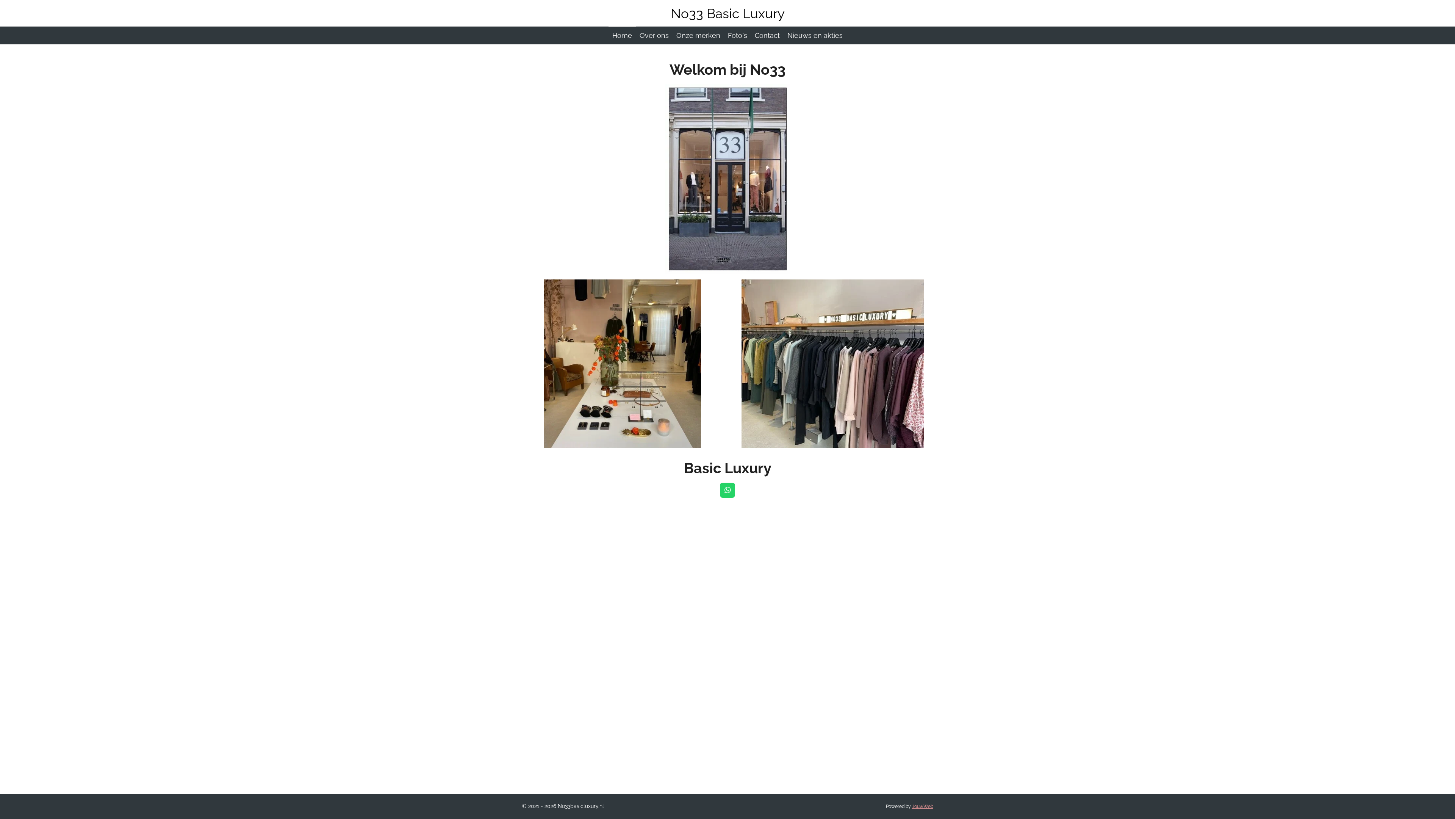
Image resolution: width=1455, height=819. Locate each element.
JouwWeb (922, 806)
